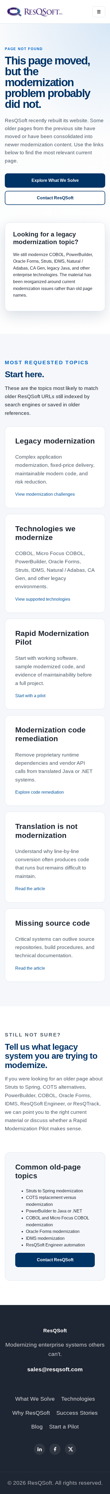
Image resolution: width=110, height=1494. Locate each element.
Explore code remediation (39, 792)
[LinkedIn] (39, 1449)
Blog (37, 1426)
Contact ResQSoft (55, 198)
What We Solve (35, 1399)
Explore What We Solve (55, 180)
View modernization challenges (45, 494)
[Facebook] (55, 1449)
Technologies (78, 1399)
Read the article (30, 888)
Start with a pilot (30, 695)
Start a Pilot (64, 1426)
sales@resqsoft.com (55, 1369)
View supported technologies (42, 599)
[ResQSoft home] (35, 11)
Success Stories (77, 1413)
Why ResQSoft (31, 1413)
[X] (70, 1449)
